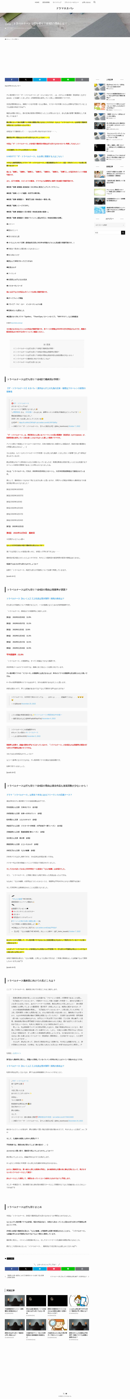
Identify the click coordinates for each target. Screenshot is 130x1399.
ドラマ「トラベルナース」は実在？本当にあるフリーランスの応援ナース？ (39, 795)
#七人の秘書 (17, 899)
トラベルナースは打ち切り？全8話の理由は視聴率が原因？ (37, 352)
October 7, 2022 (74, 426)
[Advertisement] (65, 56)
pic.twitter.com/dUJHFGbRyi (47, 422)
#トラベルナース (41, 715)
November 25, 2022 (29, 704)
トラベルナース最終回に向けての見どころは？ (33, 359)
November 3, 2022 (33, 736)
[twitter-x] (64, 1394)
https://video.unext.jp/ (16, 323)
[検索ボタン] (94, 2)
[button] (12, 79)
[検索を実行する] (123, 233)
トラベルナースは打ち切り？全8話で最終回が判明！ (35, 348)
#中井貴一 (29, 412)
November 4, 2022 (49, 718)
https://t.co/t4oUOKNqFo (27, 422)
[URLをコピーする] (82, 79)
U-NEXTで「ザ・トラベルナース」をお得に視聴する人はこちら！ (35, 156)
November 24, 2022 (76, 1121)
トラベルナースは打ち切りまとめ (28, 362)
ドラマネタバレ (65, 8)
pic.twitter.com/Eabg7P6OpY (46, 928)
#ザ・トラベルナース (21, 403)
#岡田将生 (16, 412)
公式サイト (17, 1053)
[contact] (66, 1394)
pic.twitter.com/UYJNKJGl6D (63, 1117)
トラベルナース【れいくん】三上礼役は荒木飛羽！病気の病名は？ (35, 598)
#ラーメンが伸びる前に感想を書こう (25, 921)
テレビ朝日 (10, 28)
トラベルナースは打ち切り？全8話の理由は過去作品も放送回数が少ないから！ (45, 355)
